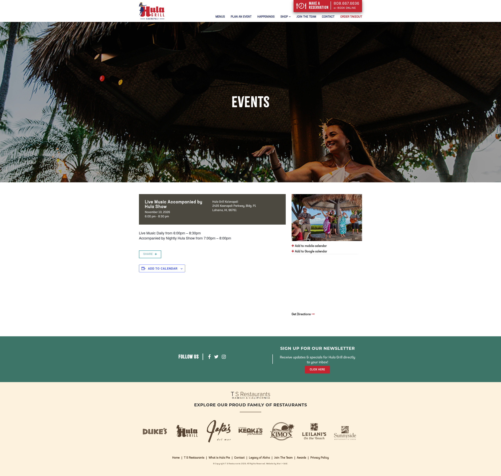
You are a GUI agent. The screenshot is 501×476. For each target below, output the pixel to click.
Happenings (266, 16)
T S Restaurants (194, 457)
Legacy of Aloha (259, 457)
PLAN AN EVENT (241, 16)
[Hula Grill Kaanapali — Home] (151, 11)
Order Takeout (351, 16)
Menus (220, 16)
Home (176, 457)
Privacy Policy (319, 457)
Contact (328, 16)
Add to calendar (163, 268)
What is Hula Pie (219, 457)
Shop (284, 16)
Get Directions (302, 314)
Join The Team (306, 16)
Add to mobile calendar (310, 246)
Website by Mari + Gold (276, 464)
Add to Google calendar (310, 251)
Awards (301, 457)
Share (148, 254)
